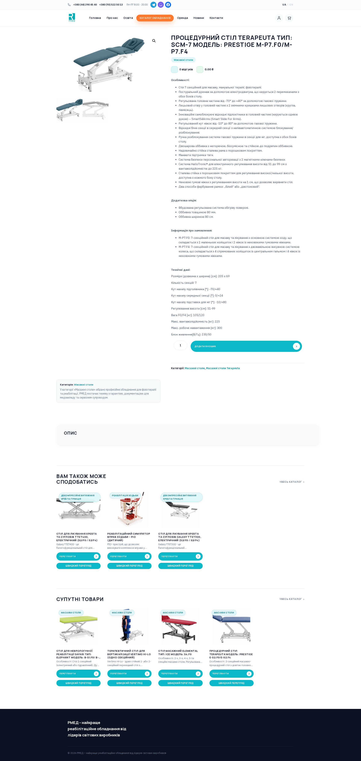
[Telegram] (153, 5)
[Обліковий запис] (279, 18)
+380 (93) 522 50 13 (111, 4)
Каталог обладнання (155, 18)
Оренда (182, 18)
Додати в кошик (205, 346)
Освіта (128, 18)
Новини (198, 18)
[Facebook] (168, 5)
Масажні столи (195, 368)
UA (284, 4)
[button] (154, 40)
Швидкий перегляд (78, 565)
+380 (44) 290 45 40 (85, 4)
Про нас (112, 18)
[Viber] (161, 5)
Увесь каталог (291, 481)
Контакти (216, 18)
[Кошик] (289, 18)
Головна (95, 18)
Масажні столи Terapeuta (223, 368)
